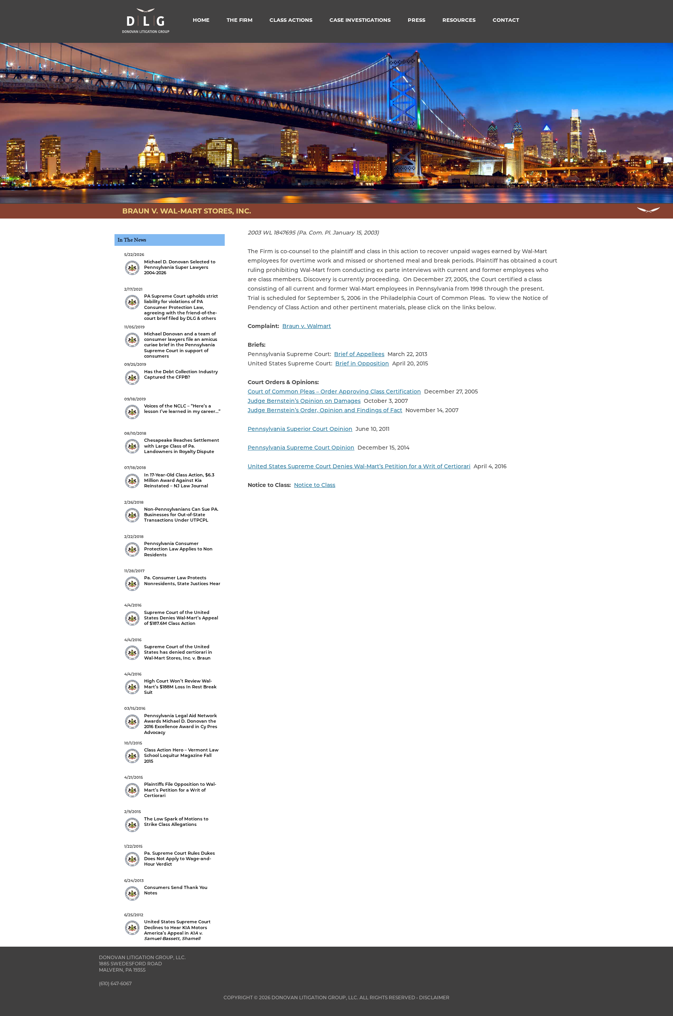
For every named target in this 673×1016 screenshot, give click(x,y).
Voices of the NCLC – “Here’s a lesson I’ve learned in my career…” (172, 406)
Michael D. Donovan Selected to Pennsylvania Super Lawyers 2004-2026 (169, 263)
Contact (506, 20)
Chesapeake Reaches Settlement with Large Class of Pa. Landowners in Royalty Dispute (171, 442)
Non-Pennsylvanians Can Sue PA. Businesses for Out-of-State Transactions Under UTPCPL (171, 511)
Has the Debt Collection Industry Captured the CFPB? (171, 371)
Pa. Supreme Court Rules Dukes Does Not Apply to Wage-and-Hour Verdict (169, 855)
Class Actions (291, 20)
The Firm (239, 20)
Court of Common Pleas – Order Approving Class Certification (334, 391)
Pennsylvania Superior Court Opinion (300, 428)
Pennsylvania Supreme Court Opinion (301, 447)
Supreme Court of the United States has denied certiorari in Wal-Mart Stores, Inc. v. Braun (168, 649)
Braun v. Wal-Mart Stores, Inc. (186, 211)
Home (201, 20)
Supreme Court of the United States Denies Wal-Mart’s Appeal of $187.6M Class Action (171, 614)
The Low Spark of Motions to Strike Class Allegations (166, 818)
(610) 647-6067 (115, 983)
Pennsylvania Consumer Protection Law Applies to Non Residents (168, 545)
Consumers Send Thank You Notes (165, 887)
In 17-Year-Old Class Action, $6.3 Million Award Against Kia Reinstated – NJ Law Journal (169, 477)
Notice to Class (314, 485)
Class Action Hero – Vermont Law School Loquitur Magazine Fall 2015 (171, 752)
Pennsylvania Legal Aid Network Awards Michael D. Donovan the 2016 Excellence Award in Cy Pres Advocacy (170, 720)
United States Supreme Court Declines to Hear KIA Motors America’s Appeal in (167, 926)
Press (416, 20)
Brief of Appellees (359, 354)
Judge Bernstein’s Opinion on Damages (304, 400)
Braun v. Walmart (306, 326)
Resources (459, 20)
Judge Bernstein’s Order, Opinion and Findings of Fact (325, 410)
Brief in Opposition (362, 363)
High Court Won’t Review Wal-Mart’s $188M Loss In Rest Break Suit (170, 683)
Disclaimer (434, 997)
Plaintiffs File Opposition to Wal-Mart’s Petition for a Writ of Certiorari (170, 786)
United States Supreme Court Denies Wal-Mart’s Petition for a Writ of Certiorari (359, 466)
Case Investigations (360, 20)
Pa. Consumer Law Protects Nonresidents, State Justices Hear (172, 577)
